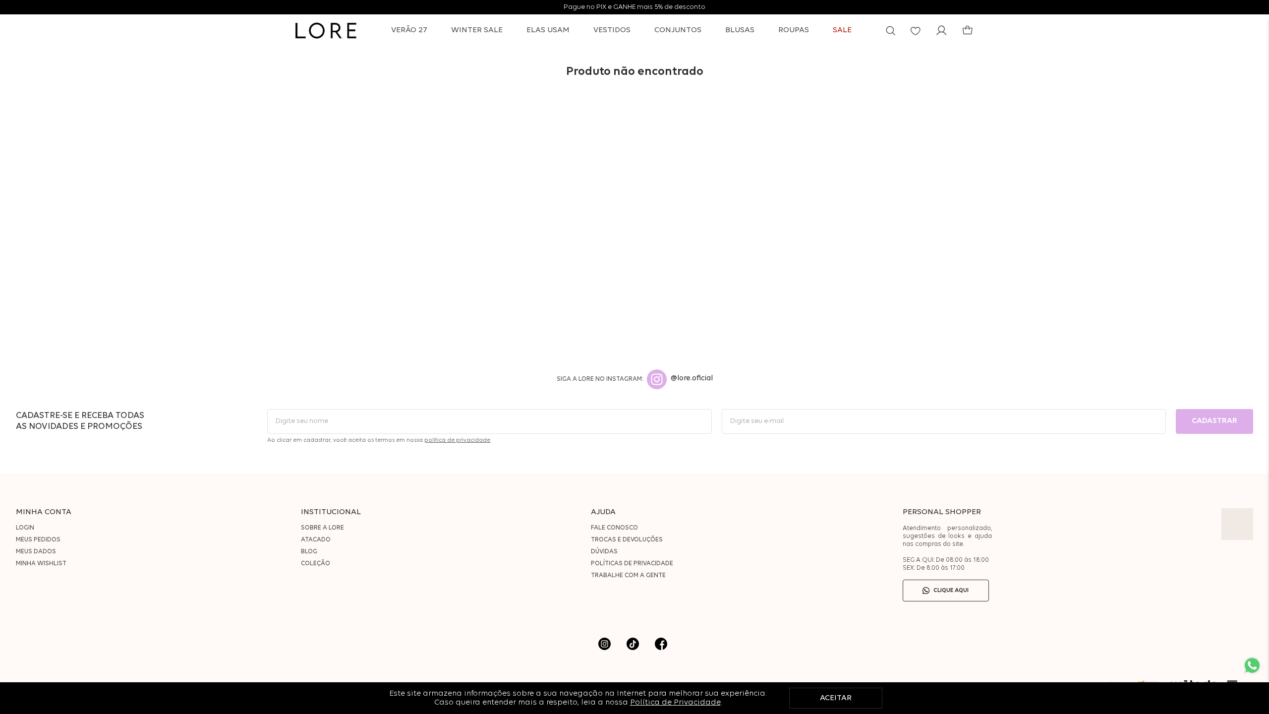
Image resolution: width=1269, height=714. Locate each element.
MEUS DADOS (36, 551)
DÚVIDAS (604, 551)
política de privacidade (457, 440)
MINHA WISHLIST (41, 563)
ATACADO (316, 539)
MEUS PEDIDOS (38, 539)
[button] (890, 30)
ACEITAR (836, 698)
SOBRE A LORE (322, 528)
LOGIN (25, 528)
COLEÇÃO (315, 563)
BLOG (309, 551)
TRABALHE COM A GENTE (628, 575)
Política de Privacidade (675, 703)
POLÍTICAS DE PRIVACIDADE (632, 563)
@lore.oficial (692, 378)
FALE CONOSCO (614, 528)
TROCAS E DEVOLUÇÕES (627, 539)
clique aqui (951, 591)
